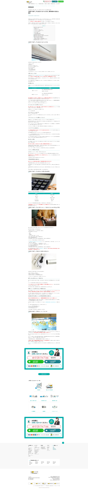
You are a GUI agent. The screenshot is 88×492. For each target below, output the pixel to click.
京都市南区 (36, 463)
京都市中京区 (30, 462)
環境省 (53, 447)
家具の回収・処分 (36, 450)
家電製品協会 (54, 448)
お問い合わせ (29, 452)
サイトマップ (48, 450)
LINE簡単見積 (61, 1)
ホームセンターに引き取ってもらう (38, 29)
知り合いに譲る (36, 32)
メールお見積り (55, 1)
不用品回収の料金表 (40, 3)
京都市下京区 (42, 462)
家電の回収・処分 (36, 451)
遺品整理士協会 (54, 449)
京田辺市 (48, 463)
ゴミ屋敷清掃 (36, 452)
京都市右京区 (48, 461)
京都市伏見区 (30, 463)
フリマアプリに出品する (37, 31)
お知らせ (48, 449)
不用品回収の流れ (53, 3)
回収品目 (46, 3)
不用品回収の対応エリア (34, 460)
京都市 (30, 461)
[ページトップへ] (63, 443)
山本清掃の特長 (33, 3)
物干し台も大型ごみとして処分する (38, 37)
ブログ (48, 448)
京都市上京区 (54, 461)
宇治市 (42, 463)
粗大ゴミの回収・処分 (37, 449)
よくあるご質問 (57, 3)
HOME (29, 3)
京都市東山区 (36, 462)
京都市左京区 (42, 461)
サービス (36, 3)
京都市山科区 (48, 462)
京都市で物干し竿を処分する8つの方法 (38, 27)
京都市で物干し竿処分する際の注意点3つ (38, 36)
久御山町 (54, 463)
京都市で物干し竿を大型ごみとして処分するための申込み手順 (40, 35)
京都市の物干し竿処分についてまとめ (38, 39)
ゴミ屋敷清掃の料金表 (43, 448)
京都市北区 (36, 461)
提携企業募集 (29, 451)
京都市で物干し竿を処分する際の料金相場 (38, 34)
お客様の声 (48, 3)
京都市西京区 (54, 462)
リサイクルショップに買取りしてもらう (39, 30)
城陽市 (30, 464)
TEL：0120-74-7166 (30, 478)
